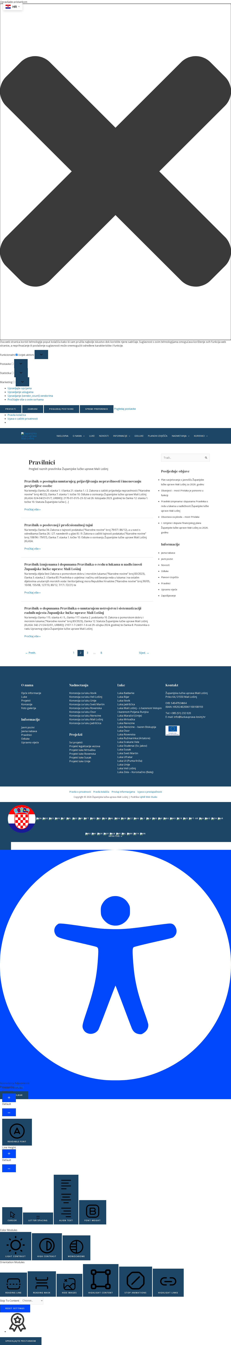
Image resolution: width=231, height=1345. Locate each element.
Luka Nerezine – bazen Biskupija (136, 727)
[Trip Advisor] (173, 739)
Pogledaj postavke (61, 409)
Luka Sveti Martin (127, 753)
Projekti (25, 700)
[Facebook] (180, 739)
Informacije (120, 435)
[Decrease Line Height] (9, 1168)
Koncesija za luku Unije (82, 700)
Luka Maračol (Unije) (129, 715)
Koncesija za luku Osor (82, 712)
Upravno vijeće (169, 589)
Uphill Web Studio (148, 796)
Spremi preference (96, 409)
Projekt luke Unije (79, 761)
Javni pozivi (167, 558)
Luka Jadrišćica (126, 704)
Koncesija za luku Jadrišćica (85, 723)
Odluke (139, 435)
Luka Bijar (123, 697)
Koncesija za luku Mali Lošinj (86, 719)
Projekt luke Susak (80, 757)
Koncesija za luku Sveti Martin (86, 704)
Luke (92, 435)
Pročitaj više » (32, 509)
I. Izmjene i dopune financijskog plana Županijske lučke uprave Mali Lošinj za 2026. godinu (184, 527)
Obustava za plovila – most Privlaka (180, 516)
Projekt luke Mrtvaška (82, 750)
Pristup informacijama (123, 791)
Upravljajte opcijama (20, 388)
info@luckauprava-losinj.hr (190, 717)
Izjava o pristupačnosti (149, 791)
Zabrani (33, 409)
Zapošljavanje (168, 595)
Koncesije (26, 704)
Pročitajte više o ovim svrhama (26, 399)
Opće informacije (31, 693)
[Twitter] (186, 739)
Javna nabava (168, 552)
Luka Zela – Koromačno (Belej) (135, 772)
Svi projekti (75, 742)
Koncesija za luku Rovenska (85, 708)
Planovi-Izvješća (157, 435)
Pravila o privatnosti (80, 791)
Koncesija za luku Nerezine (85, 715)
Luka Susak (124, 749)
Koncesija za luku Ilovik (82, 693)
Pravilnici (165, 583)
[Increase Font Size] (9, 1097)
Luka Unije (123, 764)
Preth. (30, 652)
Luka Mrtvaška (126, 719)
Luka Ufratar (125, 757)
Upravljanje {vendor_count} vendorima (30, 395)
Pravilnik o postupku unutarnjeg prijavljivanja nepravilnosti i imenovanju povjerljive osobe (82, 483)
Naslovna (62, 435)
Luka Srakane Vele (128, 742)
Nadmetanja (179, 435)
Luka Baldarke (125, 693)
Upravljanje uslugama (20, 392)
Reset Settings (15, 1308)
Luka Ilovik (123, 700)
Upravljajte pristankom (21, 1341)
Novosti (104, 435)
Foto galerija (28, 708)
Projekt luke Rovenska (82, 753)
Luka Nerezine (126, 723)
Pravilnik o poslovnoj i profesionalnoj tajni (58, 525)
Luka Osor (123, 730)
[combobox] (115, 822)
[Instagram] (166, 739)
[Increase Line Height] (9, 1153)
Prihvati (11, 409)
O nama (77, 435)
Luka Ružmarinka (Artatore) (133, 738)
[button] (115, 172)
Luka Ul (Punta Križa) (129, 761)
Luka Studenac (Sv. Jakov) (132, 745)
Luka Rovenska (126, 734)
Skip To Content (10, 1300)
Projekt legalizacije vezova (84, 746)
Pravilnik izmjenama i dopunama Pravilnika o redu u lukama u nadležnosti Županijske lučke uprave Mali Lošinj (83, 566)
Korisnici (199, 435)
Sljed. (144, 652)
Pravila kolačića (17, 415)
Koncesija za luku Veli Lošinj (85, 697)
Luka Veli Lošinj (126, 768)
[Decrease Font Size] (9, 1112)
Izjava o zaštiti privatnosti (23, 418)
